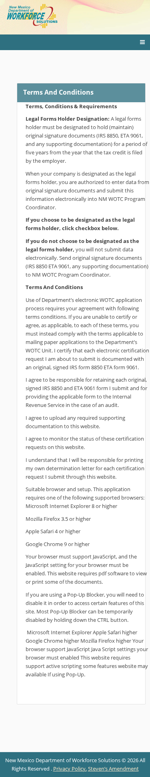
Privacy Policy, (70, 768)
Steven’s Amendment (113, 768)
